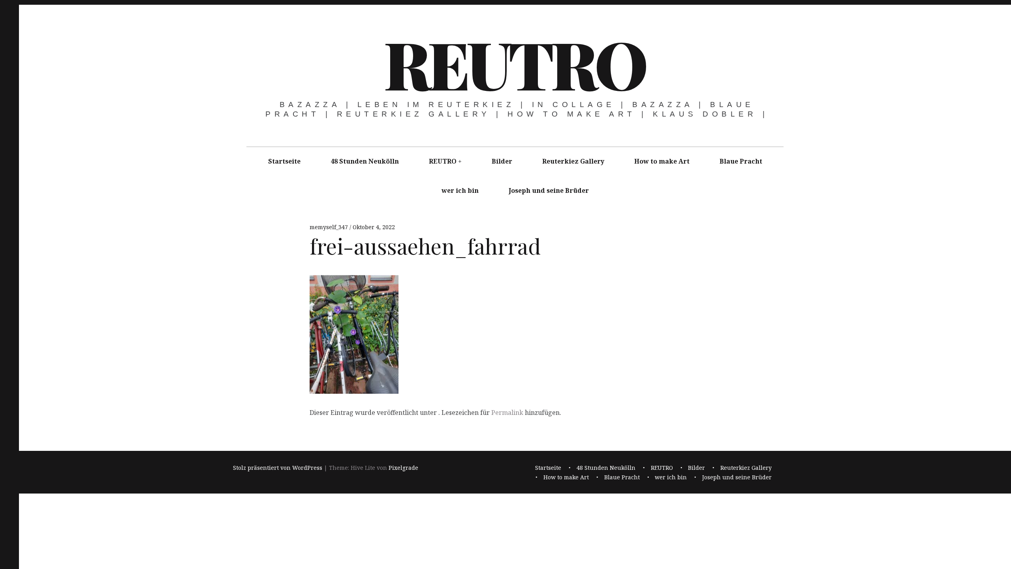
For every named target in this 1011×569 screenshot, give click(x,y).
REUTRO (514, 63)
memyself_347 (330, 227)
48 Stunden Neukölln (365, 161)
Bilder (502, 161)
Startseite (284, 161)
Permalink (507, 412)
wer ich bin (460, 190)
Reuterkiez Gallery (573, 161)
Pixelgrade (403, 468)
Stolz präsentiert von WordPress (277, 468)
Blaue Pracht (741, 161)
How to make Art (662, 161)
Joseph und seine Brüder (549, 190)
